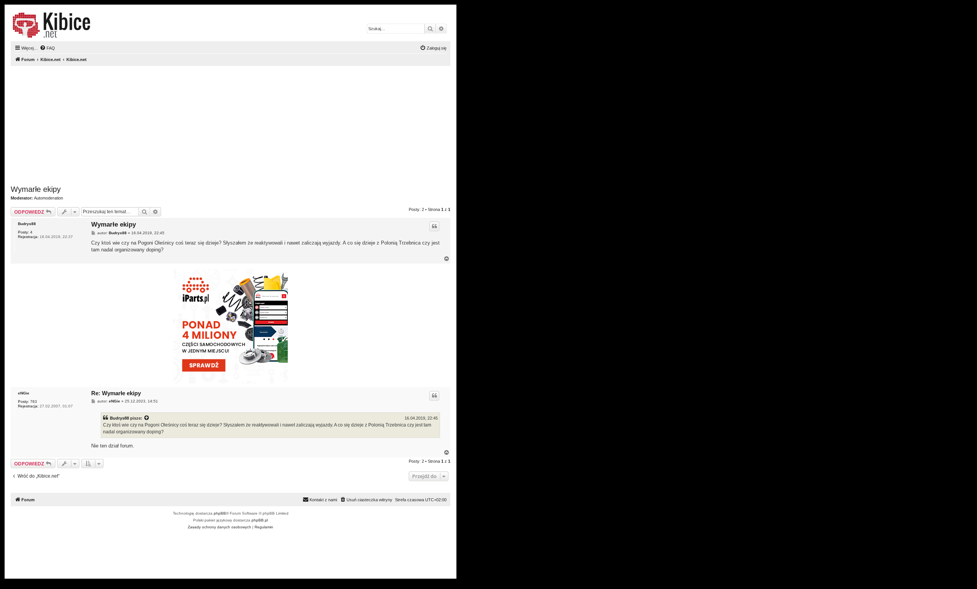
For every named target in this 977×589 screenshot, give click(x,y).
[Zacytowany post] (146, 418)
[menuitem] (47, 48)
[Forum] (51, 25)
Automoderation (48, 198)
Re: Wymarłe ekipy (116, 393)
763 (33, 401)
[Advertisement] (230, 125)
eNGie (23, 393)
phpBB (220, 513)
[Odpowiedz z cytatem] (434, 226)
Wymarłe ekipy (36, 189)
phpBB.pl (260, 520)
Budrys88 (27, 224)
